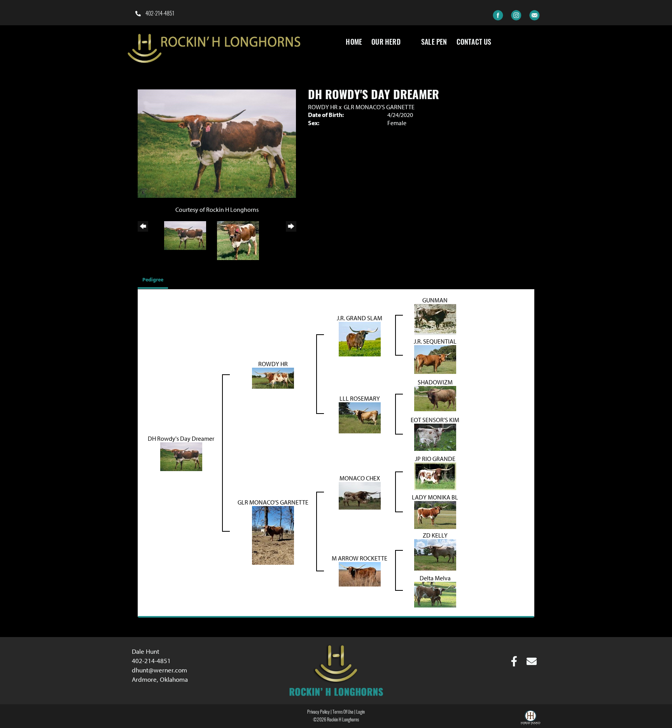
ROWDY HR (323, 107)
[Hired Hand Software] (530, 718)
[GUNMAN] (435, 319)
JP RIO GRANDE (435, 459)
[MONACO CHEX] (360, 495)
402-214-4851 (159, 14)
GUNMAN (435, 300)
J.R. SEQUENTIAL (435, 341)
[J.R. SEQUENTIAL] (435, 359)
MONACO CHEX (360, 478)
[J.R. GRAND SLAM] (360, 338)
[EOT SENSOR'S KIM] (435, 436)
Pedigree (152, 279)
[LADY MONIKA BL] (435, 514)
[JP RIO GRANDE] (435, 475)
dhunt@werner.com (159, 670)
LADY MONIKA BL (435, 497)
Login (360, 712)
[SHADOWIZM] (435, 398)
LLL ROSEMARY (360, 398)
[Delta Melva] (435, 594)
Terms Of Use (343, 712)
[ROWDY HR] (273, 377)
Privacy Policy (318, 712)
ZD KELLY (435, 535)
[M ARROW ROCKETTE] (360, 574)
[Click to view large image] (217, 143)
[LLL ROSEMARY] (360, 417)
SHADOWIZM (435, 382)
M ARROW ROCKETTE (359, 558)
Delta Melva (435, 578)
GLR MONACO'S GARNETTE (379, 107)
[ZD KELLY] (435, 554)
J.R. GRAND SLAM (359, 318)
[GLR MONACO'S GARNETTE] (273, 535)
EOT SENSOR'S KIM (435, 420)
